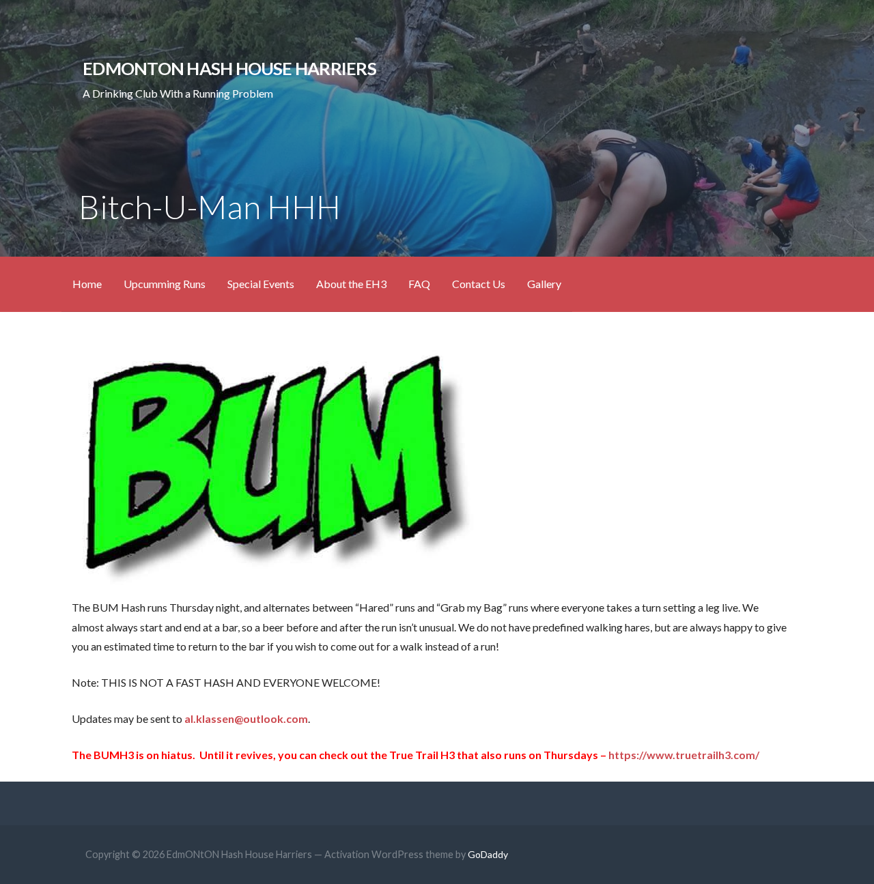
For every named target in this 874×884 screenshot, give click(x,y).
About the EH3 (351, 283)
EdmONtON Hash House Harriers (229, 68)
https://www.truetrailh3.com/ (683, 754)
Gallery (544, 283)
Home (87, 283)
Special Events (260, 283)
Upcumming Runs (165, 283)
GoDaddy (488, 854)
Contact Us (478, 283)
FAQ (419, 283)
